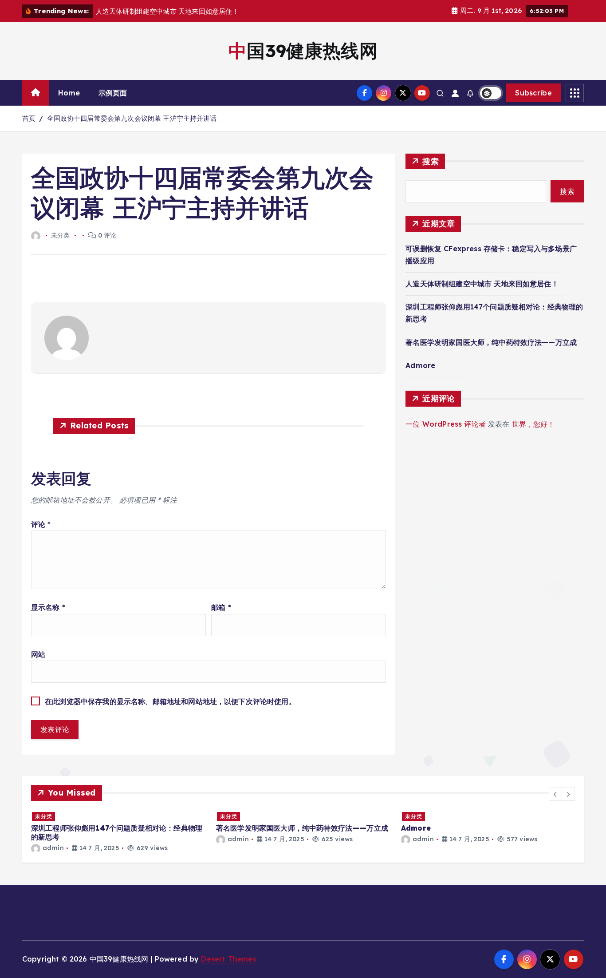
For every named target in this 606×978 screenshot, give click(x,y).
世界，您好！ (533, 424)
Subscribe (533, 92)
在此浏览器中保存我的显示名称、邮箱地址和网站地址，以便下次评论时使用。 (170, 701)
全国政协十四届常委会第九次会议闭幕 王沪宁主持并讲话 (132, 118)
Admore (420, 365)
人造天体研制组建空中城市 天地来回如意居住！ (482, 283)
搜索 (430, 161)
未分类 (43, 816)
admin (53, 848)
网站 (38, 654)
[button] (555, 794)
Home (69, 92)
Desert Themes (228, 958)
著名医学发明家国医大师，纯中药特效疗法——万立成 (491, 342)
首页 (28, 118)
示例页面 (112, 92)
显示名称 (48, 607)
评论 (41, 524)
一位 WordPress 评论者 (445, 424)
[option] (118, 832)
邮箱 (221, 607)
